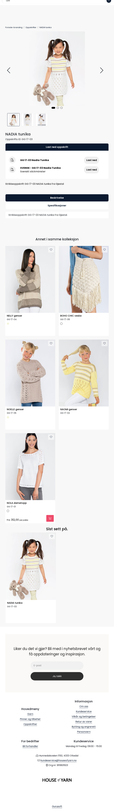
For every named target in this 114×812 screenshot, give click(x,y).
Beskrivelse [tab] (57, 197)
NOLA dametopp (17, 503)
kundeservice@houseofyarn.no (59, 760)
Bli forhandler (30, 746)
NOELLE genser (15, 409)
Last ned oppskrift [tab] (57, 147)
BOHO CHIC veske (70, 315)
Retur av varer (83, 721)
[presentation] (9, 70)
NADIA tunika (14, 603)
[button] (53, 108)
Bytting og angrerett (84, 726)
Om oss (83, 706)
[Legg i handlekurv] (50, 518)
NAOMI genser (68, 409)
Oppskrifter (30, 724)
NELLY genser (14, 315)
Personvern (84, 731)
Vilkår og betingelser (84, 716)
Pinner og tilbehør (30, 719)
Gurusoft (57, 806)
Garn (30, 714)
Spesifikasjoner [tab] (57, 205)
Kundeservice (84, 711)
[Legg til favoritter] (51, 249)
